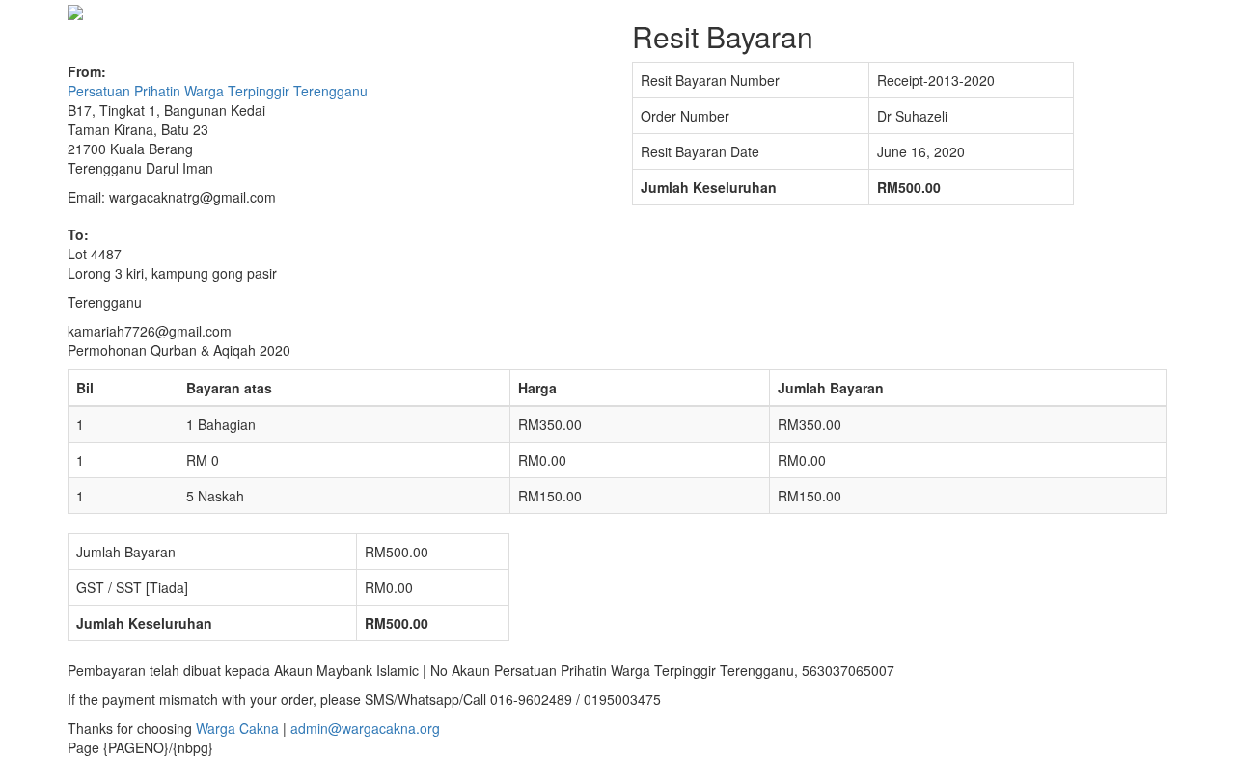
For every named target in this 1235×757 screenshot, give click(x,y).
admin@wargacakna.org (365, 728)
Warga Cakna (237, 728)
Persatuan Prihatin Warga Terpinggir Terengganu (218, 90)
